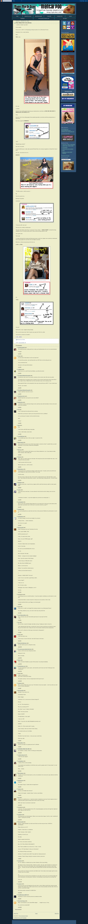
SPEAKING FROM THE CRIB (23, 748)
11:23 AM (20, 907)
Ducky (19, 634)
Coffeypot (20, 369)
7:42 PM (19, 632)
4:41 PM (19, 507)
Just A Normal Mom (22, 615)
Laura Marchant (21, 436)
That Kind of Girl (21, 396)
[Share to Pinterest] (21, 337)
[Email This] (16, 337)
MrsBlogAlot (20, 516)
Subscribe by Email (68, 91)
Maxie (19, 660)
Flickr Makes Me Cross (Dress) (23, 22)
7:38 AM (19, 858)
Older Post (57, 913)
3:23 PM (19, 447)
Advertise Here (59, 16)
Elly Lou (19, 449)
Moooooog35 (20, 527)
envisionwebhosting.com (66, 130)
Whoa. (63, 150)
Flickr (30, 29)
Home (17, 16)
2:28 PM (19, 373)
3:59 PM (19, 487)
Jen (18, 622)
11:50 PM (20, 819)
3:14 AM (19, 688)
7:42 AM (19, 746)
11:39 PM (20, 812)
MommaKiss (20, 742)
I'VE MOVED (64, 147)
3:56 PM (19, 480)
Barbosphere (20, 469)
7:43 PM (19, 795)
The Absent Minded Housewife (24, 375)
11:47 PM (20, 671)
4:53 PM (19, 514)
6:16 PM (19, 786)
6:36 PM (19, 604)
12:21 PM (20, 881)
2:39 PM (19, 400)
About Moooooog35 (38, 16)
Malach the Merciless (22, 643)
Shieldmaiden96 (21, 347)
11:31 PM (20, 805)
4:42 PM (19, 898)
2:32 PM (19, 387)
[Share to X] (18, 337)
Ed (18, 409)
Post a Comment (18, 909)
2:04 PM (19, 353)
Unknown (20, 509)
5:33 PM (19, 525)
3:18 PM (19, 440)
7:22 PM (19, 620)
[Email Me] (72, 29)
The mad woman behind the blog (24, 649)
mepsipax (20, 814)
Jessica (19, 789)
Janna (19, 673)
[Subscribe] (64, 29)
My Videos (65, 18)
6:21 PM (19, 592)
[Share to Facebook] (20, 337)
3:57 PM (19, 771)
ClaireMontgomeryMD (22, 894)
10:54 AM (20, 752)
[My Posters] (68, 29)
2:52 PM (19, 434)
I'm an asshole (21, 342)
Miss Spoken (20, 773)
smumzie (20, 860)
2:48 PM (19, 407)
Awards (70, 16)
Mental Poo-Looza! (28, 16)
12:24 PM (20, 892)
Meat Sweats (20, 442)
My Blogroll (23, 18)
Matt (19, 425)
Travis (19, 356)
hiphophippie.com (21, 666)
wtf (25, 342)
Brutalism (20, 482)
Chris (19, 606)
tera (19, 797)
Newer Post (16, 913)
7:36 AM (19, 740)
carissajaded (20, 502)
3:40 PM (19, 454)
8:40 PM (19, 640)
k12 (62, 129)
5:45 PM (19, 778)
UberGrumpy (20, 780)
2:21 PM (19, 758)
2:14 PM (19, 367)
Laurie (19, 489)
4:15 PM (19, 499)
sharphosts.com (64, 131)
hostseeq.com (65, 129)
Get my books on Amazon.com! (43, 18)
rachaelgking (20, 761)
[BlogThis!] (17, 337)
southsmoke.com (71, 131)
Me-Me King (20, 402)
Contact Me (49, 16)
